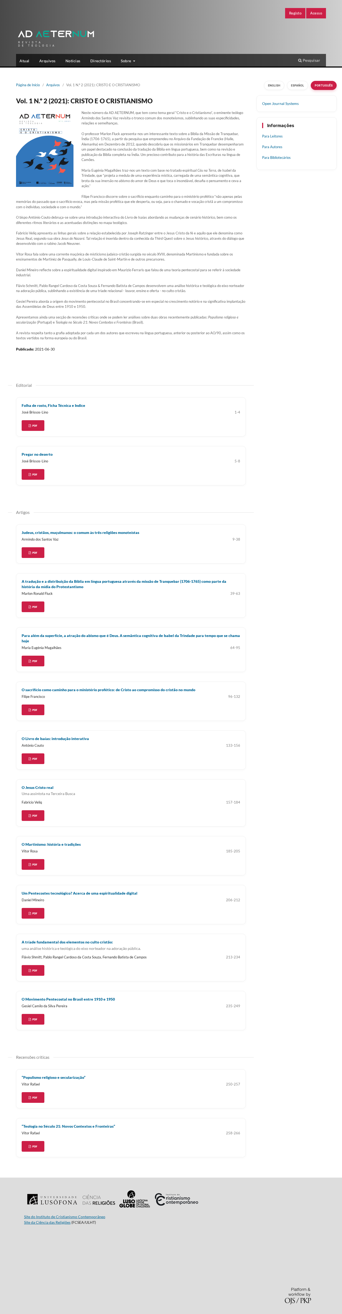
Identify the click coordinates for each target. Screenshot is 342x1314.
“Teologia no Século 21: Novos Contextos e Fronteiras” (68, 1126)
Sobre (126, 60)
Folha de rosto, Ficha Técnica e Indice (53, 405)
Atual (24, 60)
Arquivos (47, 60)
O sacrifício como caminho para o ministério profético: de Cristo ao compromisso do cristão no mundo (108, 689)
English (274, 85)
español (297, 85)
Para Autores (272, 147)
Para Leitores (272, 136)
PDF (34, 425)
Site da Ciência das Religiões (47, 1222)
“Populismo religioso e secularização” (54, 1077)
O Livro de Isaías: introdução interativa (55, 738)
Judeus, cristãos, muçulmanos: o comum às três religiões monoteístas (80, 532)
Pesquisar (311, 60)
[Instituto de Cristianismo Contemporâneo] (176, 1207)
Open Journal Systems (280, 103)
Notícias (72, 60)
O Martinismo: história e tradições (51, 844)
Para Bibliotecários (276, 157)
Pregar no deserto (37, 454)
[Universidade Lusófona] (52, 1207)
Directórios (100, 60)
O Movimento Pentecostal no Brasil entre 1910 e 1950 (68, 999)
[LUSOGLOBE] (134, 1207)
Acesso (316, 13)
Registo (295, 13)
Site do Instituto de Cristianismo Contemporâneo (64, 1216)
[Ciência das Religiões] (98, 1207)
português (324, 85)
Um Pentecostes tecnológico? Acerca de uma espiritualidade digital (79, 893)
